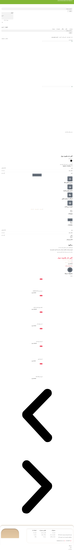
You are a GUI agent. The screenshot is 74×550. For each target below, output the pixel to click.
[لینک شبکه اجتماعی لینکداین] (35, 2)
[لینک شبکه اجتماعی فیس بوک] (39, 2)
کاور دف (60, 37)
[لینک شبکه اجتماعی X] (38, 2)
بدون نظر (70, 158)
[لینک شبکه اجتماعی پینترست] (37, 2)
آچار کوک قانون (40, 359)
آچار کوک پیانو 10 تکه (39, 341)
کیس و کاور (64, 37)
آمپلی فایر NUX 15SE (39, 376)
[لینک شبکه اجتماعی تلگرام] (34, 2)
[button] (37, 175)
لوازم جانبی (68, 37)
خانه (71, 37)
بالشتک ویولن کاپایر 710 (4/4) (38, 307)
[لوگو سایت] (71, 5)
